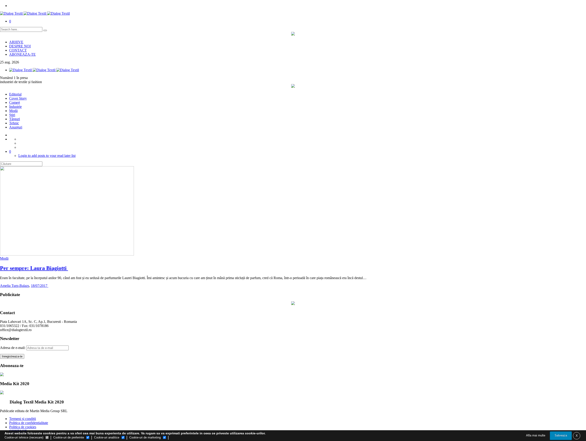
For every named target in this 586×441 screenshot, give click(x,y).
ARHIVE (16, 42)
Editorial (15, 94)
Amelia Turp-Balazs (14, 286)
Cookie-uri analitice (106, 437)
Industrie (15, 107)
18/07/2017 (39, 286)
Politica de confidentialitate (28, 423)
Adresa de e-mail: (13, 348)
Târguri (14, 119)
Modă (13, 111)
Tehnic (14, 123)
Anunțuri (15, 127)
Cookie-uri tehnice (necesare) (24, 437)
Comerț (14, 102)
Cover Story (18, 98)
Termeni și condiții (22, 419)
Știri (12, 115)
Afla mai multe (535, 435)
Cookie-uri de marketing (145, 437)
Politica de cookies (22, 427)
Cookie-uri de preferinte (68, 437)
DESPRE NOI (20, 46)
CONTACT (18, 50)
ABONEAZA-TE (22, 54)
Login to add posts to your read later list (47, 156)
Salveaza (561, 435)
